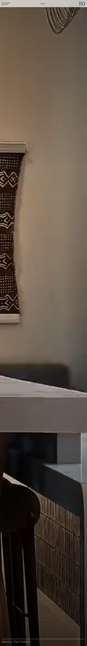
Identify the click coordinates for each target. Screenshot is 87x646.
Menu (43, 3)
